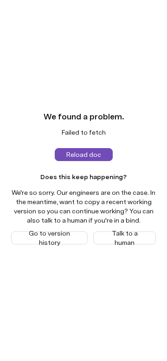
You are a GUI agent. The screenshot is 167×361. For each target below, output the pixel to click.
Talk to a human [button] (125, 237)
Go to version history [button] (49, 237)
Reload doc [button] (83, 154)
